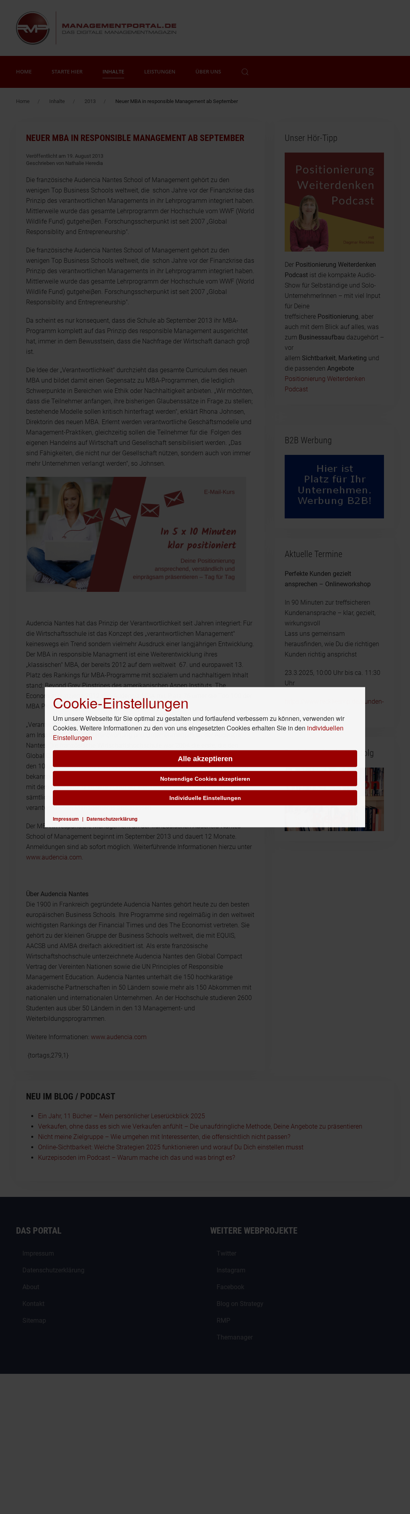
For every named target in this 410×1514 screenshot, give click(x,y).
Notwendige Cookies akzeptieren (205, 778)
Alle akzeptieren (205, 758)
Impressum (66, 818)
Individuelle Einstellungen (205, 797)
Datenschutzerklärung (111, 818)
